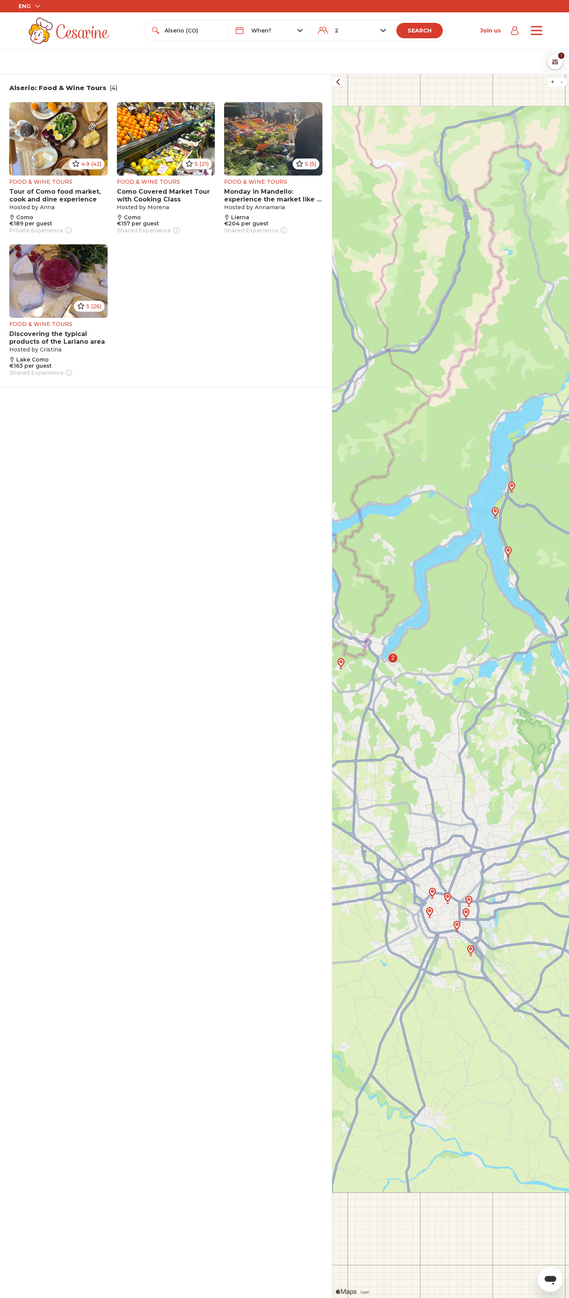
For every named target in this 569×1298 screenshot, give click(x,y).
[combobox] (193, 30)
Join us (490, 30)
